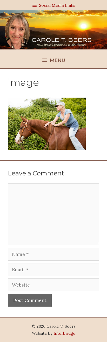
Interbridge (64, 333)
